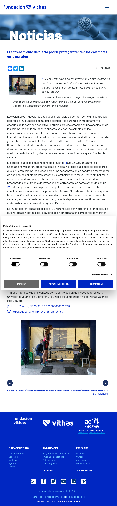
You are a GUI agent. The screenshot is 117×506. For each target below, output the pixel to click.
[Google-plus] (33, 481)
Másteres (81, 453)
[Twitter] (53, 481)
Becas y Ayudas (84, 463)
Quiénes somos (16, 453)
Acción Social (84, 470)
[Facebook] (43, 481)
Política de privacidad (54, 496)
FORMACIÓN (82, 448)
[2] (9, 187)
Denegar (21, 284)
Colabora (13, 466)
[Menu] (107, 7)
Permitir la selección (58, 284)
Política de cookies (75, 496)
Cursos (79, 456)
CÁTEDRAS (48, 470)
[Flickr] (73, 481)
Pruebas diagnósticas (53, 456)
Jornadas (81, 460)
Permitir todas (96, 284)
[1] (65, 162)
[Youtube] (63, 481)
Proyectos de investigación (56, 453)
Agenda (12, 463)
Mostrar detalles (100, 274)
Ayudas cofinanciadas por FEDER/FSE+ (58, 490)
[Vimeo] (83, 481)
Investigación (51, 448)
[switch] (44, 264)
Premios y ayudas (51, 463)
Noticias (13, 460)
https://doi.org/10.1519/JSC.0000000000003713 (40, 306)
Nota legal (37, 496)
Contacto (13, 456)
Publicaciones (50, 460)
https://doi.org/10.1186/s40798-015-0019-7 (37, 311)
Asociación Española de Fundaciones (91, 433)
